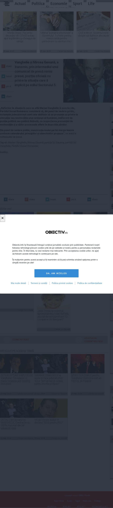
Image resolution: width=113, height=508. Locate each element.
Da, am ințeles (56, 273)
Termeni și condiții (39, 283)
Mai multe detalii (18, 283)
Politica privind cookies (62, 283)
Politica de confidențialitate (89, 283)
